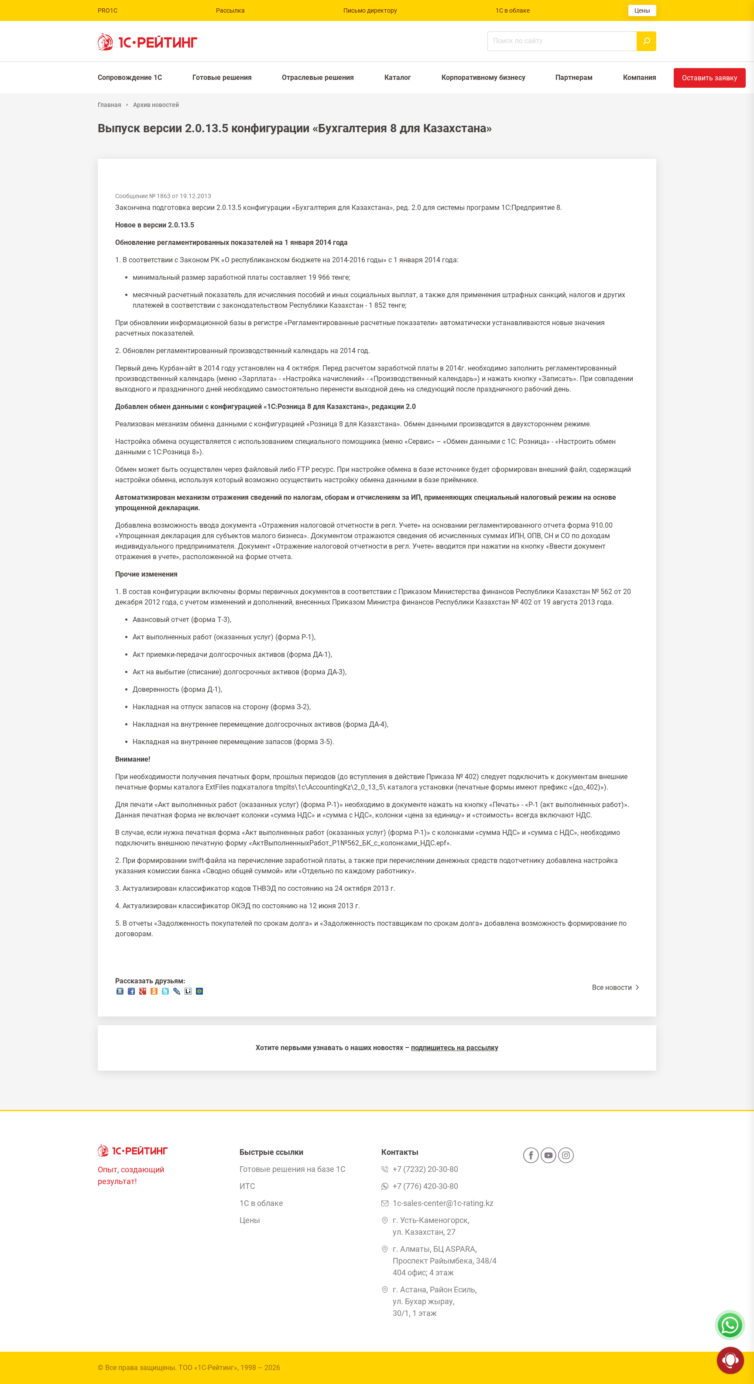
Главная (109, 104)
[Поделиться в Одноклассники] (154, 993)
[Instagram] (566, 1158)
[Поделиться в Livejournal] (177, 993)
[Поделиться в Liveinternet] (188, 993)
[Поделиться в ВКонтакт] (120, 993)
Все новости (613, 987)
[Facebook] (531, 1158)
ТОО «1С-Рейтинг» (207, 1367)
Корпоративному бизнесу (483, 77)
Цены (642, 10)
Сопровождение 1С (130, 77)
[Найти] (646, 41)
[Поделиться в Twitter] (165, 993)
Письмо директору (370, 10)
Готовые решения (222, 77)
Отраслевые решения (318, 77)
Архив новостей (156, 104)
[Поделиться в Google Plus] (142, 993)
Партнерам (574, 77)
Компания (639, 77)
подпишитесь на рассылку (454, 1048)
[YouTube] (548, 1158)
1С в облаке (513, 10)
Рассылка (230, 10)
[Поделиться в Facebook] (131, 993)
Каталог (397, 77)
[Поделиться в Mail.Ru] (199, 993)
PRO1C (107, 10)
